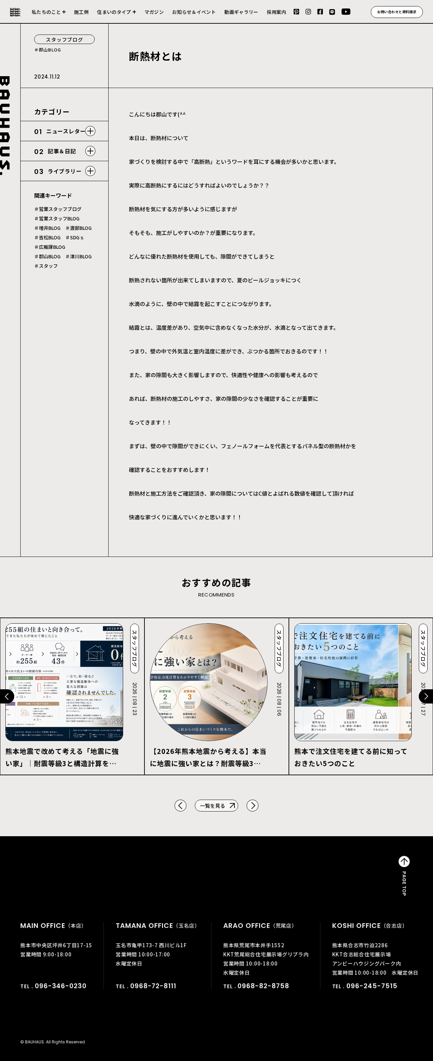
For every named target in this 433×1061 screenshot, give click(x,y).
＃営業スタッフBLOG (56, 218)
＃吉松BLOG (47, 237)
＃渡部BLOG (78, 227)
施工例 (81, 11)
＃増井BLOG (47, 227)
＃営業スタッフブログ (58, 209)
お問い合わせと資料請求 (396, 11)
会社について (49, 16)
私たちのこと (46, 11)
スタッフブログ (64, 39)
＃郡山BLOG (47, 256)
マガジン (154, 11)
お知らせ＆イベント (194, 11)
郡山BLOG (50, 49)
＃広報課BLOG (49, 246)
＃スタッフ (46, 265)
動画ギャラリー (241, 11)
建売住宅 (117, 16)
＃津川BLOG (78, 256)
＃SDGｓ (74, 237)
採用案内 (276, 11)
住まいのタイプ (114, 11)
